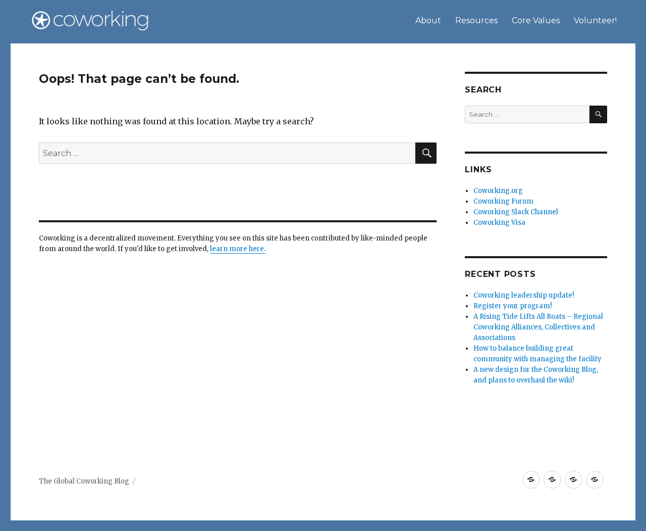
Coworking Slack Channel (515, 212)
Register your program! (512, 306)
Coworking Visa (499, 222)
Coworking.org (498, 190)
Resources (476, 20)
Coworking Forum (503, 201)
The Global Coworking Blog (84, 481)
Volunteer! (595, 20)
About (428, 20)
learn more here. (237, 249)
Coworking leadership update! (523, 295)
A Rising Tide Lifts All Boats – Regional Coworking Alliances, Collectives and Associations (538, 327)
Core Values (536, 20)
